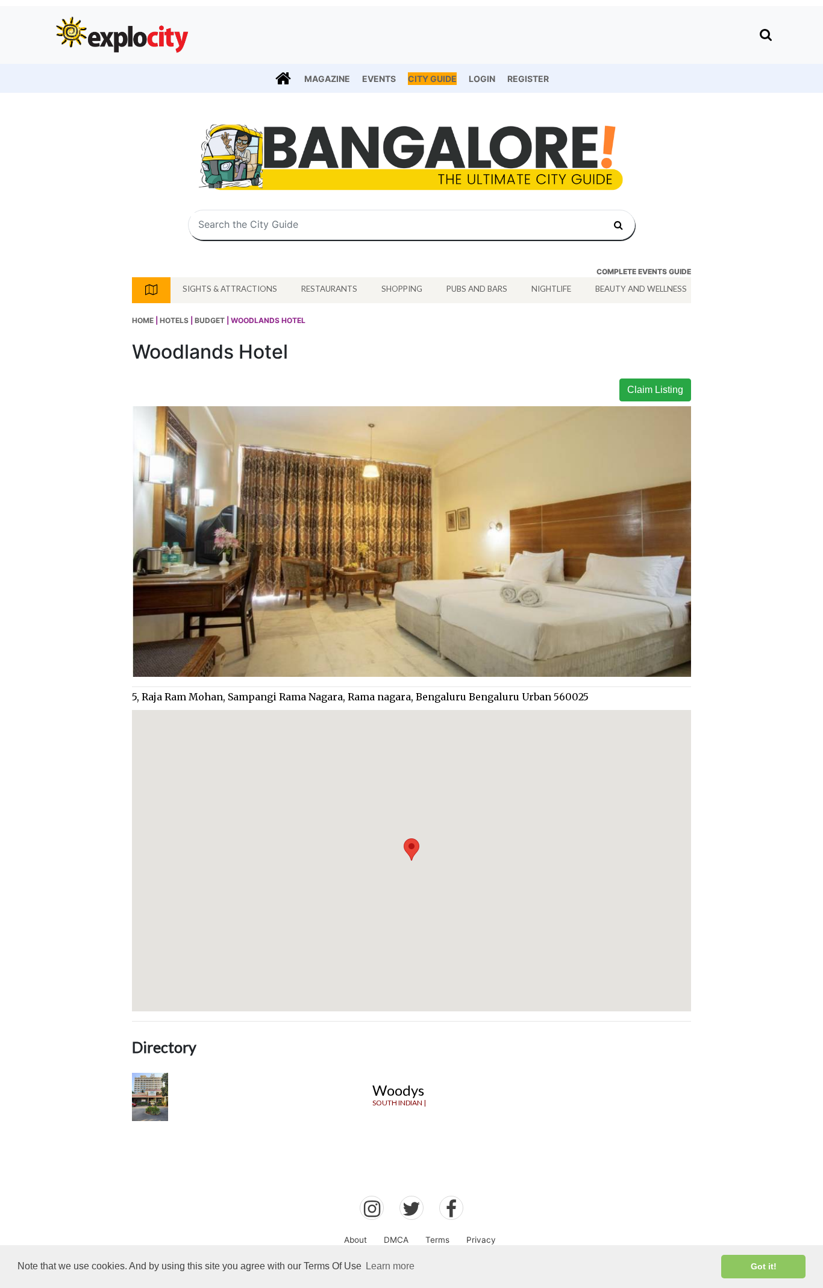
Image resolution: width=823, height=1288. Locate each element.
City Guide (432, 79)
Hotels (174, 320)
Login (482, 79)
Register (528, 79)
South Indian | (399, 1102)
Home (143, 320)
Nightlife (551, 289)
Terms (437, 1240)
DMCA (396, 1240)
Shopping (401, 289)
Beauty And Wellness (641, 289)
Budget (210, 320)
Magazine (327, 79)
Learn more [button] (390, 1266)
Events (379, 79)
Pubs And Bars (476, 289)
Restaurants (329, 289)
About (355, 1240)
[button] (411, 849)
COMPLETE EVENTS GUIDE (643, 271)
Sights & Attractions (230, 289)
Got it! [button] (764, 1266)
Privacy (481, 1240)
